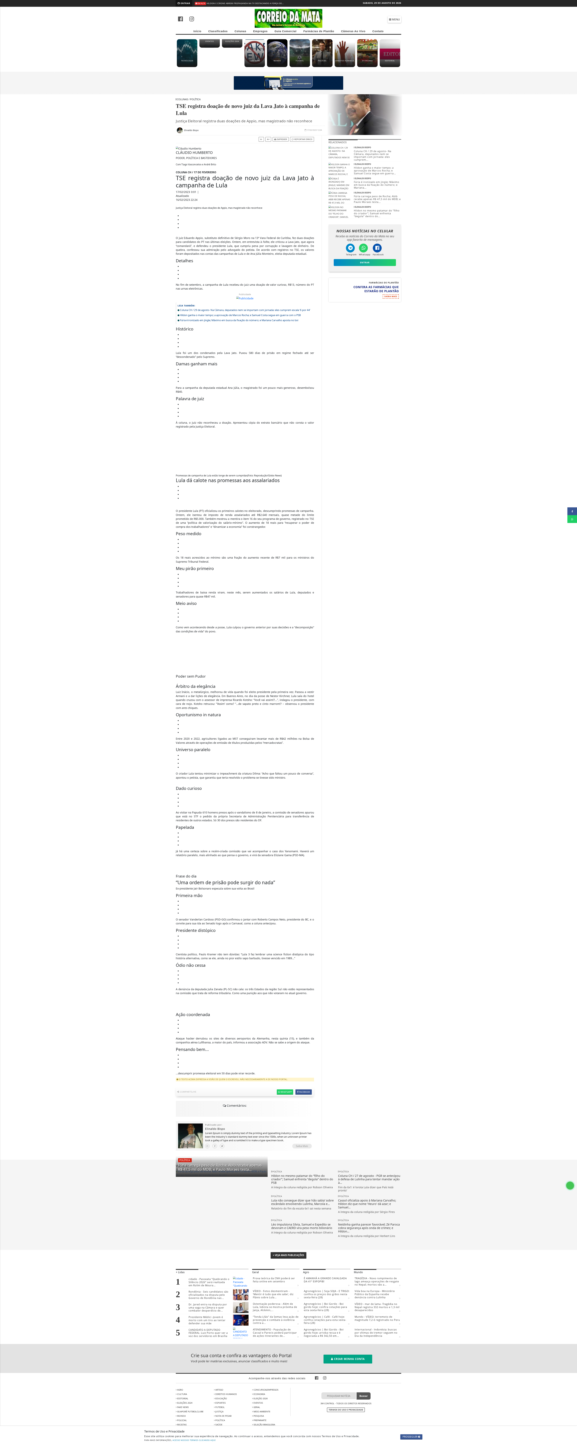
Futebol (220, 1407)
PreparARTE (259, 1420)
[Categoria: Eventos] (209, 47)
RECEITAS (182, 1424)
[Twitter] (222, 1146)
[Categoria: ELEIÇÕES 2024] (232, 47)
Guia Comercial (285, 31)
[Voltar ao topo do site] (572, 867)
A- (261, 139)
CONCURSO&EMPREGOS (265, 1389)
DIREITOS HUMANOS (226, 1394)
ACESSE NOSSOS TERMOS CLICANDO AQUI (194, 1440)
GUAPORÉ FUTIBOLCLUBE (190, 1411)
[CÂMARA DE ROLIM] (288, 82)
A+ (268, 139)
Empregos (260, 31)
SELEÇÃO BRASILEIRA (264, 1424)
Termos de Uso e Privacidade (346, 1409)
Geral (256, 1407)
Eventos (258, 1402)
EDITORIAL (182, 1398)
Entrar (185, 3)
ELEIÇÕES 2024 (184, 1402)
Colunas (240, 31)
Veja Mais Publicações (289, 1255)
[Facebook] (214, 1146)
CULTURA (182, 1394)
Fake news (183, 1407)
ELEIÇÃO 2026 (260, 1398)
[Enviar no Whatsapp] (572, 519)
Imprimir (281, 139)
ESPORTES (220, 1402)
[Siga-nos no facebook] (180, 19)
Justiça (219, 1411)
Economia (259, 1394)
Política (220, 1420)
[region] (245, 450)
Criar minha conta (349, 1359)
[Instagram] (207, 1146)
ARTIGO (219, 1389)
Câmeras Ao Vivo (353, 31)
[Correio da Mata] (288, 18)
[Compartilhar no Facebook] (572, 511)
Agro (180, 1389)
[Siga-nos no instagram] (191, 19)
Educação (221, 1398)
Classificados (218, 31)
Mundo (181, 1415)
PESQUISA (258, 1415)
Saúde (218, 1424)
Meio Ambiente (261, 1411)
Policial (182, 1420)
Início (197, 31)
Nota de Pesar (223, 1415)
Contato (378, 31)
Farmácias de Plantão (318, 31)
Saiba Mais (302, 1146)
